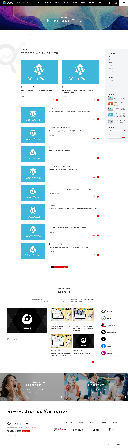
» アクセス (33, 427)
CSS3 (110, 59)
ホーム (39, 2)
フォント (110, 83)
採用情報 (83, 2)
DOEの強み (66, 2)
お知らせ (82, 350)
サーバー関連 (52, 193)
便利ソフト (111, 89)
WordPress (24, 96)
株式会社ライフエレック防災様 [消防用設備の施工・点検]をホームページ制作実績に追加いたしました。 (83, 328)
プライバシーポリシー (13, 435)
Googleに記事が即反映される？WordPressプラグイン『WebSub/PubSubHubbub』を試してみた (73, 208)
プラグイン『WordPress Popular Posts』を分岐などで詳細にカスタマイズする (68, 247)
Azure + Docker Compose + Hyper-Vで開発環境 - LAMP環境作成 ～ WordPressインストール (72, 189)
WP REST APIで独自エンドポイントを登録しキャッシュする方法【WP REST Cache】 (70, 111)
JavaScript (111, 71)
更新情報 (59, 350)
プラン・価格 (48, 2)
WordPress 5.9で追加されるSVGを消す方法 (59, 150)
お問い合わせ (92, 2)
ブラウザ (110, 86)
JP (101, 2)
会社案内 (75, 2)
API (109, 56)
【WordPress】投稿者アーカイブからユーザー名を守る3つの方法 (65, 131)
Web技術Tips (30, 34)
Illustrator (110, 65)
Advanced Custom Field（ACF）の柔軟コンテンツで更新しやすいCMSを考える (68, 227)
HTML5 (110, 62)
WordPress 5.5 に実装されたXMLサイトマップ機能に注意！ (63, 169)
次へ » (65, 267)
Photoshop (111, 68)
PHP (109, 74)
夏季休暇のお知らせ (12, 339)
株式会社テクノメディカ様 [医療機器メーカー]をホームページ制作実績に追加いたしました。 (61, 355)
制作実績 (57, 2)
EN (103, 2)
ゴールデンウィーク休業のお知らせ (81, 353)
